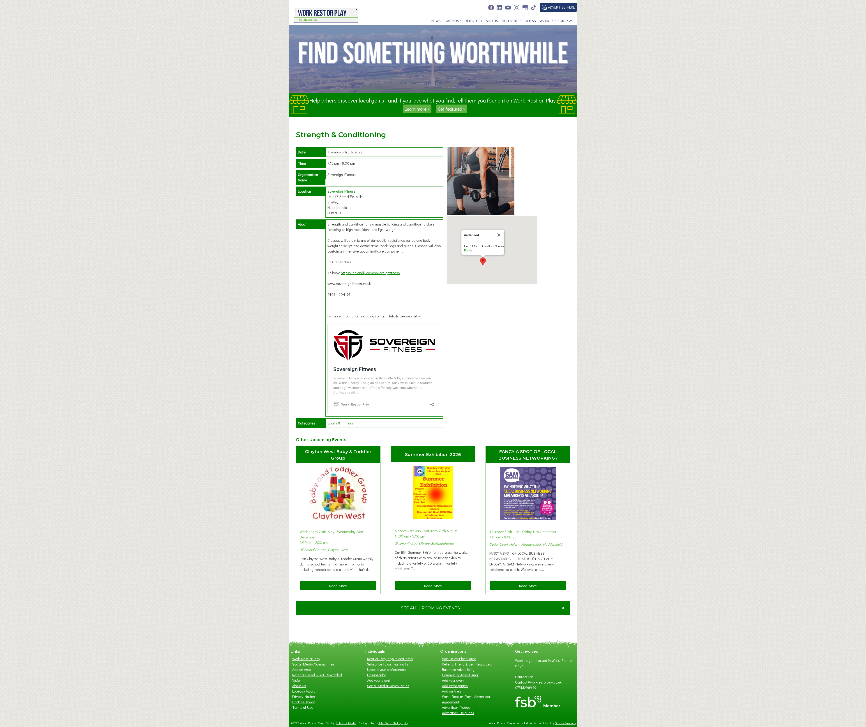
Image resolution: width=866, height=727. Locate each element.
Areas (531, 20)
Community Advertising (460, 674)
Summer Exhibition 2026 (433, 454)
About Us (299, 685)
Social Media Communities (313, 664)
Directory (473, 20)
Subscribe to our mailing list (388, 664)
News (436, 20)
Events (468, 250)
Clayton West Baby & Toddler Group (338, 455)
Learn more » (417, 109)
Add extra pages (455, 685)
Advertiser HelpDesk (458, 712)
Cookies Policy (303, 702)
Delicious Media (346, 723)
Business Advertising (458, 669)
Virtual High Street (504, 20)
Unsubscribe (376, 674)
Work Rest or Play (556, 20)
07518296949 (525, 687)
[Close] (498, 235)
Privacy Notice (303, 696)
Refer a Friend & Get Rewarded (317, 674)
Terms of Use (302, 707)
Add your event (378, 680)
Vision (297, 680)
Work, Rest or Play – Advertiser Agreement (466, 699)
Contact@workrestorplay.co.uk (538, 682)
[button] (483, 261)
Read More (339, 586)
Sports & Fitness (340, 423)
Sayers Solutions (565, 723)
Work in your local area (459, 658)
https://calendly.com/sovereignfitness (370, 272)
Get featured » (451, 109)
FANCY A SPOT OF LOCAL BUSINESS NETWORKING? (527, 455)
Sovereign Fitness (341, 191)
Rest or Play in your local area (390, 658)
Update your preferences (386, 669)
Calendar (453, 20)
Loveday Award (304, 691)
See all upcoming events (483, 607)
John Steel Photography (393, 723)
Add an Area (301, 669)
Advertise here (561, 7)
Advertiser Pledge (456, 707)
